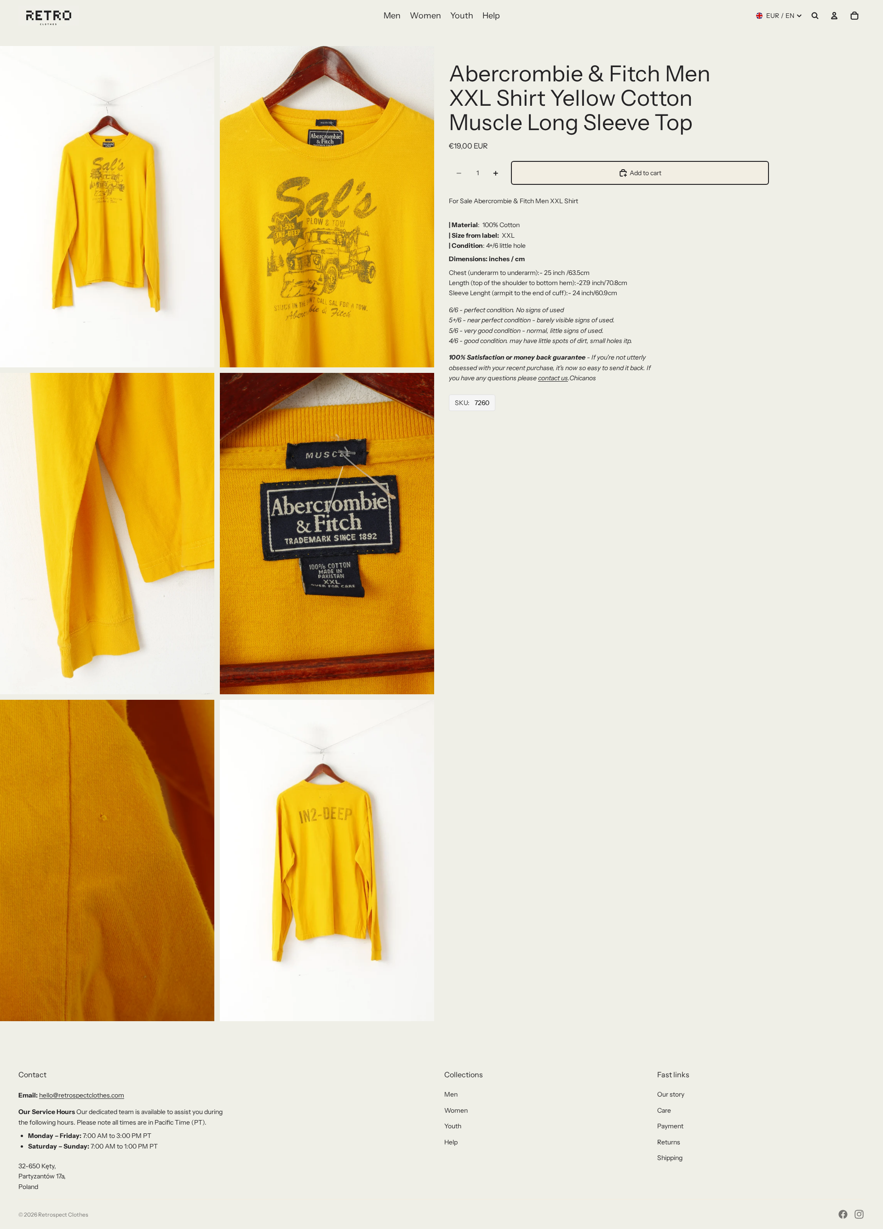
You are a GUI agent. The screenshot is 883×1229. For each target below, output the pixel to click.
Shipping (669, 1158)
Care (664, 1110)
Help (451, 1142)
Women (456, 1110)
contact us (553, 378)
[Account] (834, 16)
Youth (452, 1126)
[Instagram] (859, 1214)
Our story (670, 1094)
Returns (668, 1142)
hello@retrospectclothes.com (81, 1095)
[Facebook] (843, 1214)
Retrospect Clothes (63, 1214)
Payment (670, 1126)
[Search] (815, 16)
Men (451, 1094)
